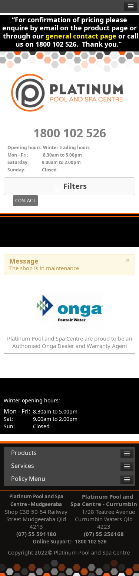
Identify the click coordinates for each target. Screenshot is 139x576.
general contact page (81, 35)
